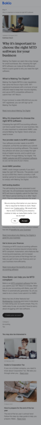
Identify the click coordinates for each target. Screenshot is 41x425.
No (15, 221)
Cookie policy (19, 208)
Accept (24, 221)
